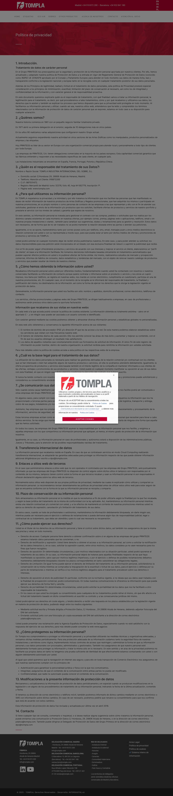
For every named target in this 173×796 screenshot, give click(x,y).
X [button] (113, 375)
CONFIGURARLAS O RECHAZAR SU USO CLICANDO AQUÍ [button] (80, 409)
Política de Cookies (100, 403)
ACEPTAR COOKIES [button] (85, 419)
